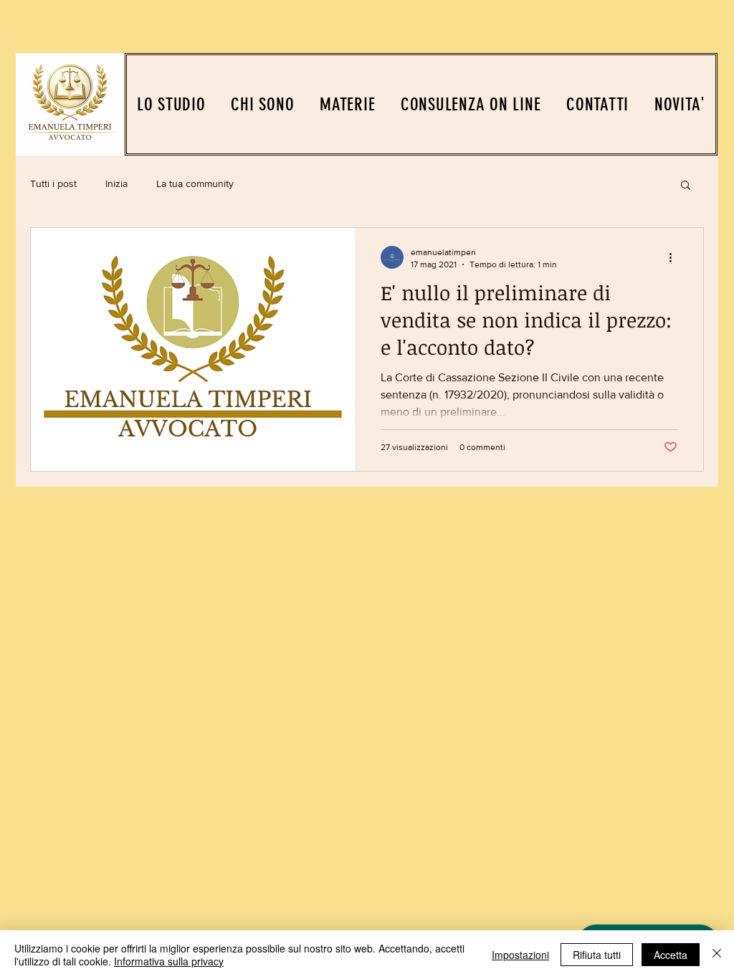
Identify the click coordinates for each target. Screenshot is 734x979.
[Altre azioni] (675, 257)
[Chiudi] (716, 955)
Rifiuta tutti (597, 954)
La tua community (195, 183)
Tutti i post (53, 183)
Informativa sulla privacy (169, 961)
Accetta (670, 954)
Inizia (116, 183)
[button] (685, 186)
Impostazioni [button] (520, 954)
